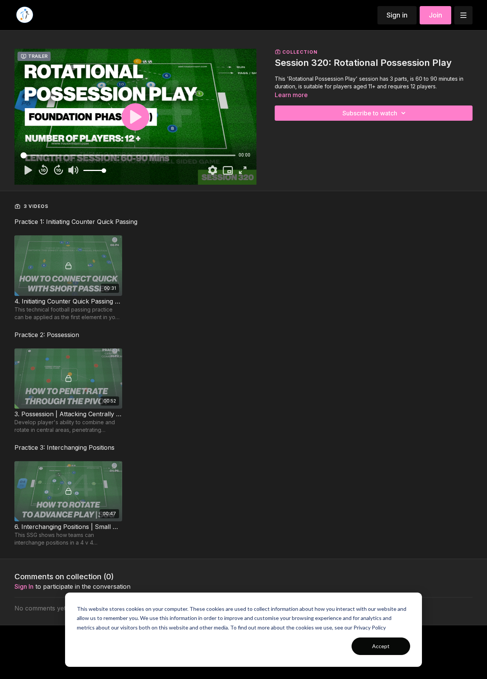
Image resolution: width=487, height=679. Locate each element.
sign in (23, 586)
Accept (381, 646)
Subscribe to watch (369, 113)
